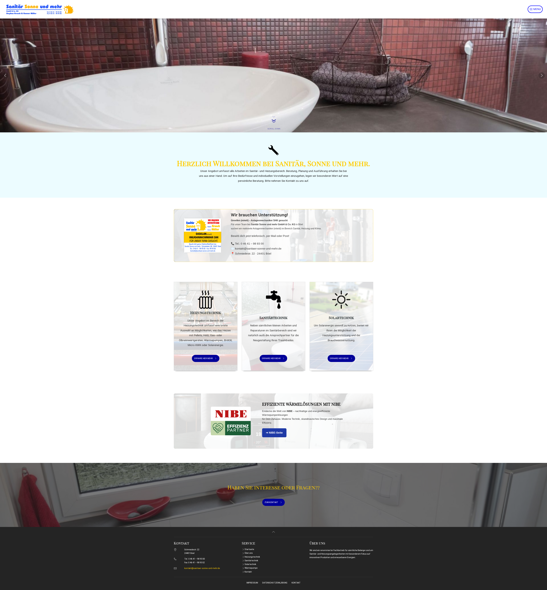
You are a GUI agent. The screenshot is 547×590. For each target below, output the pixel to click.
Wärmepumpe (251, 568)
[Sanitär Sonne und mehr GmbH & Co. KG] (39, 9)
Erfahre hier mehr (203, 358)
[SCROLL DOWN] (273, 117)
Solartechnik (250, 564)
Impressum (252, 583)
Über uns (249, 553)
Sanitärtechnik (251, 560)
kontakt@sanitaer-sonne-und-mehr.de (202, 568)
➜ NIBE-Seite (274, 432)
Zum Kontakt (271, 502)
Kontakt (248, 572)
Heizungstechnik (252, 557)
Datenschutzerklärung (274, 583)
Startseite (249, 549)
